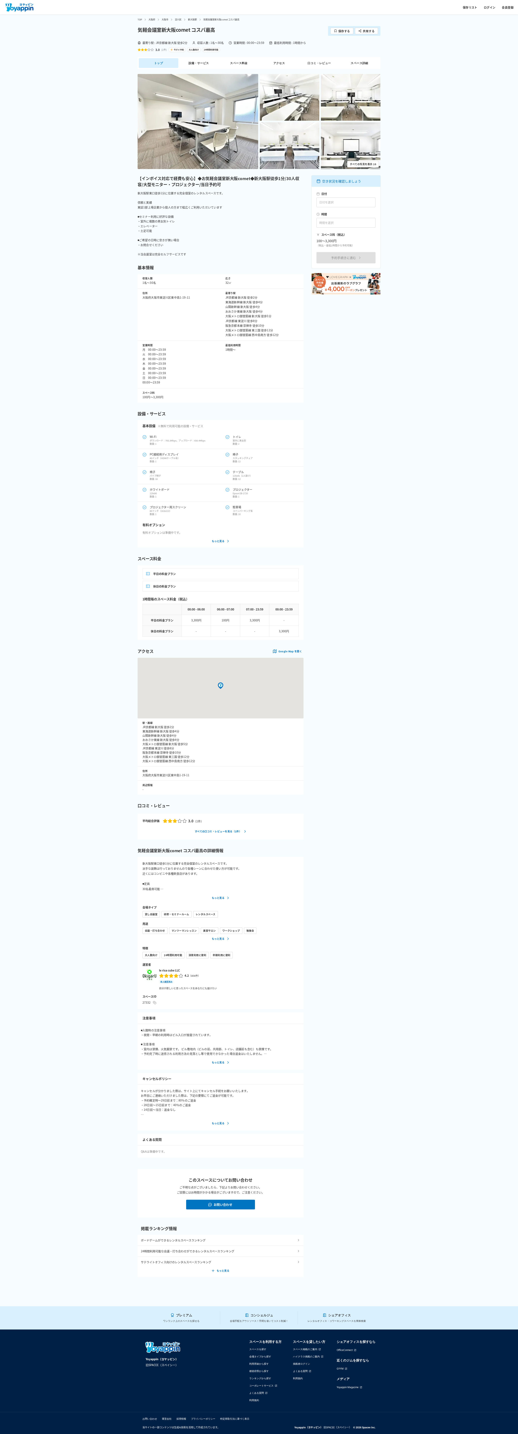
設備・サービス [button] (199, 63)
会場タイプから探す (260, 1356)
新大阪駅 (192, 19)
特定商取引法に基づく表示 (234, 1418)
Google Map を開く (290, 651)
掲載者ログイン (301, 1363)
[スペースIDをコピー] (154, 1002)
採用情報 (181, 1418)
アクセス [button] (279, 63)
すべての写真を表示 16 (363, 164)
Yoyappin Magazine (348, 1387)
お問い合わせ (223, 1204)
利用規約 (254, 1400)
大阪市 (165, 19)
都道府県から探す (259, 1371)
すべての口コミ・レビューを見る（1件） (218, 831)
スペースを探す (257, 1349)
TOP (140, 19)
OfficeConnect (345, 1350)
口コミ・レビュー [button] (319, 63)
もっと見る (218, 541)
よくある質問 (256, 1393)
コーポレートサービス (261, 1385)
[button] (198, 121)
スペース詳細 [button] (359, 63)
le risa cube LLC (169, 970)
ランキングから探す (260, 1378)
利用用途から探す (259, 1363)
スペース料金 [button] (238, 63)
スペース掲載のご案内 (305, 1349)
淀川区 (178, 19)
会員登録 (508, 7)
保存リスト (470, 7)
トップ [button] (158, 63)
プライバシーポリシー (203, 1418)
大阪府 (152, 19)
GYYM (340, 1368)
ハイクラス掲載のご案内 (306, 1356)
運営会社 (167, 1418)
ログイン (490, 7)
